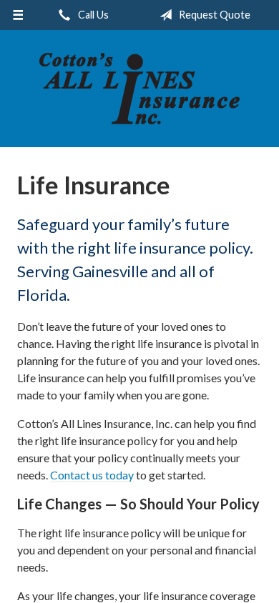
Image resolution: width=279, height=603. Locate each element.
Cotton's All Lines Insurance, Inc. (139, 88)
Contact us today (92, 475)
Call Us (92, 15)
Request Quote (213, 15)
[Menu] (18, 15)
